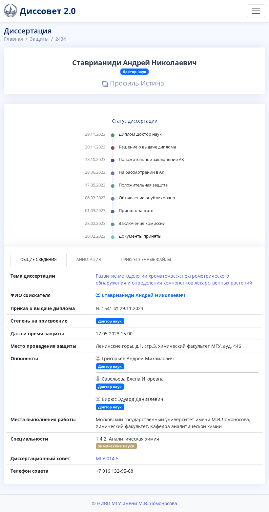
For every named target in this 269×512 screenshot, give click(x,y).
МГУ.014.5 (107, 458)
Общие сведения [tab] (38, 259)
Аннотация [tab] (88, 259)
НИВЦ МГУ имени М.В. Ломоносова (137, 503)
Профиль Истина (136, 84)
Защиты (39, 39)
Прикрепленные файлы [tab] (146, 259)
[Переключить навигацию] (256, 10)
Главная (13, 39)
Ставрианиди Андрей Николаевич (143, 295)
